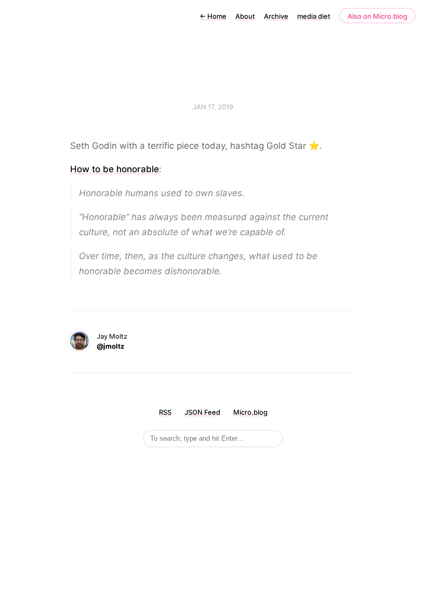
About (245, 16)
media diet (313, 16)
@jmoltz (110, 346)
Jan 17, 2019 (213, 107)
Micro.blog (250, 412)
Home (213, 16)
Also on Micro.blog (377, 16)
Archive (276, 16)
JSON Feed (202, 412)
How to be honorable (114, 169)
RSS (165, 412)
